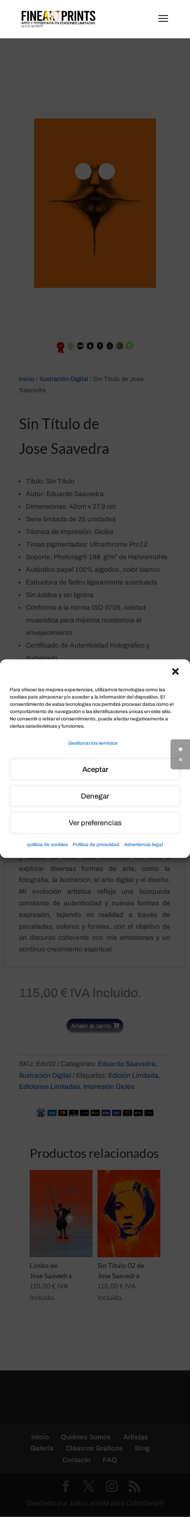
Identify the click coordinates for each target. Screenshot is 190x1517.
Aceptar (95, 769)
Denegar (95, 796)
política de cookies (47, 845)
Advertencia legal (143, 845)
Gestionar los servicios (92, 743)
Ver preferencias (95, 823)
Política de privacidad (96, 845)
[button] (175, 671)
